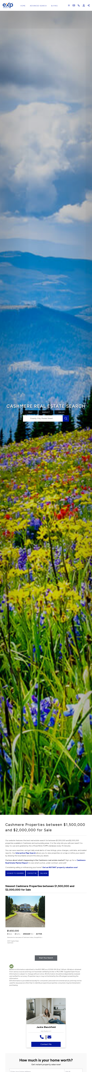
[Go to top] (86, 1060)
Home (22, 6)
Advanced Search (38, 6)
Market (46, 412)
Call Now (43, 873)
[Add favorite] (41, 942)
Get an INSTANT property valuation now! (60, 867)
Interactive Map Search (26, 853)
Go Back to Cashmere (15, 873)
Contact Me (32, 873)
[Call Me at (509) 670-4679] (42, 1037)
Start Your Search (46, 958)
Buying (54, 6)
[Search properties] (66, 418)
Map (30, 412)
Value (61, 412)
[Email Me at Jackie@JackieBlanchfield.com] (49, 1037)
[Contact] (86, 1055)
